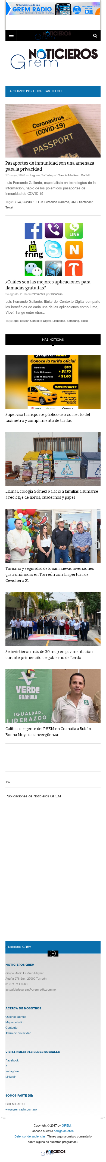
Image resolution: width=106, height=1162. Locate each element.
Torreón (46, 175)
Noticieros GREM (53, 59)
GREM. (66, 1125)
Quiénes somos (15, 1016)
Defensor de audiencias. (30, 1136)
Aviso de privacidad (18, 1033)
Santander (85, 201)
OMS (74, 201)
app (16, 320)
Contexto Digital (40, 320)
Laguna (35, 175)
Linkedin (10, 1076)
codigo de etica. (64, 1130)
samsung (73, 320)
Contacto (11, 1027)
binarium (57, 294)
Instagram (12, 1071)
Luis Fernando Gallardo (53, 201)
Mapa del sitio (14, 1022)
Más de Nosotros (53, 954)
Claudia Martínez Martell (73, 175)
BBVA (17, 201)
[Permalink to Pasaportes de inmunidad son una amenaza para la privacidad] (53, 131)
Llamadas (58, 320)
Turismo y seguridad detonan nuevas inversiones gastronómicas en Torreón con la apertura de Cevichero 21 (49, 574)
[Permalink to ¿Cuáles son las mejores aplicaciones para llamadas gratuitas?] (53, 249)
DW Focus (53, 35)
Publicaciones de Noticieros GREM (33, 795)
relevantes (38, 294)
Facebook (12, 1060)
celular (24, 320)
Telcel (9, 207)
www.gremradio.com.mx (21, 1109)
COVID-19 (29, 201)
